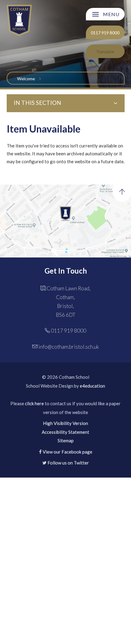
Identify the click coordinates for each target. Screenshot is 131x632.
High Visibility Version (65, 423)
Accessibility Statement (65, 432)
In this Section (37, 102)
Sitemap (66, 440)
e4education (92, 386)
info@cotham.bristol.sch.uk (68, 347)
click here (34, 403)
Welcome (26, 78)
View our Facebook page (67, 451)
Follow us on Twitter (68, 462)
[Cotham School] (19, 20)
